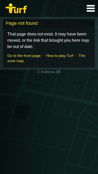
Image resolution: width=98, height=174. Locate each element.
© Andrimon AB (49, 72)
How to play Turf (59, 55)
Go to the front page (24, 55)
